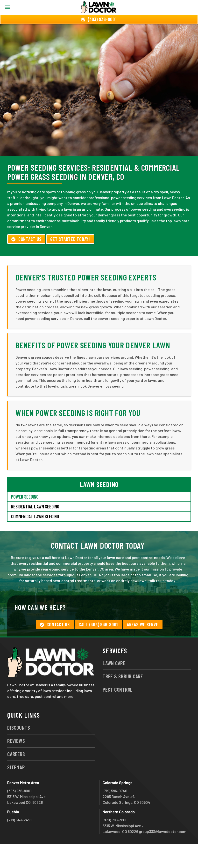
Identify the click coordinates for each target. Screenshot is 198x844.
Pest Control (118, 689)
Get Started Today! (70, 239)
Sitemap (16, 767)
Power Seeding (24, 497)
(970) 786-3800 (115, 820)
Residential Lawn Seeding (35, 506)
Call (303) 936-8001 (98, 624)
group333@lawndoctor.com (162, 831)
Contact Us (30, 239)
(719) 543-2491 (19, 820)
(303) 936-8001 (19, 790)
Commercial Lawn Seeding (35, 516)
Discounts (18, 727)
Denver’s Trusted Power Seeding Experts (85, 277)
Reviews (16, 741)
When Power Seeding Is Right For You (77, 413)
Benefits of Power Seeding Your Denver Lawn (92, 345)
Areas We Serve (142, 624)
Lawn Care (114, 663)
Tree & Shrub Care (123, 676)
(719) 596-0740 (115, 790)
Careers (16, 754)
